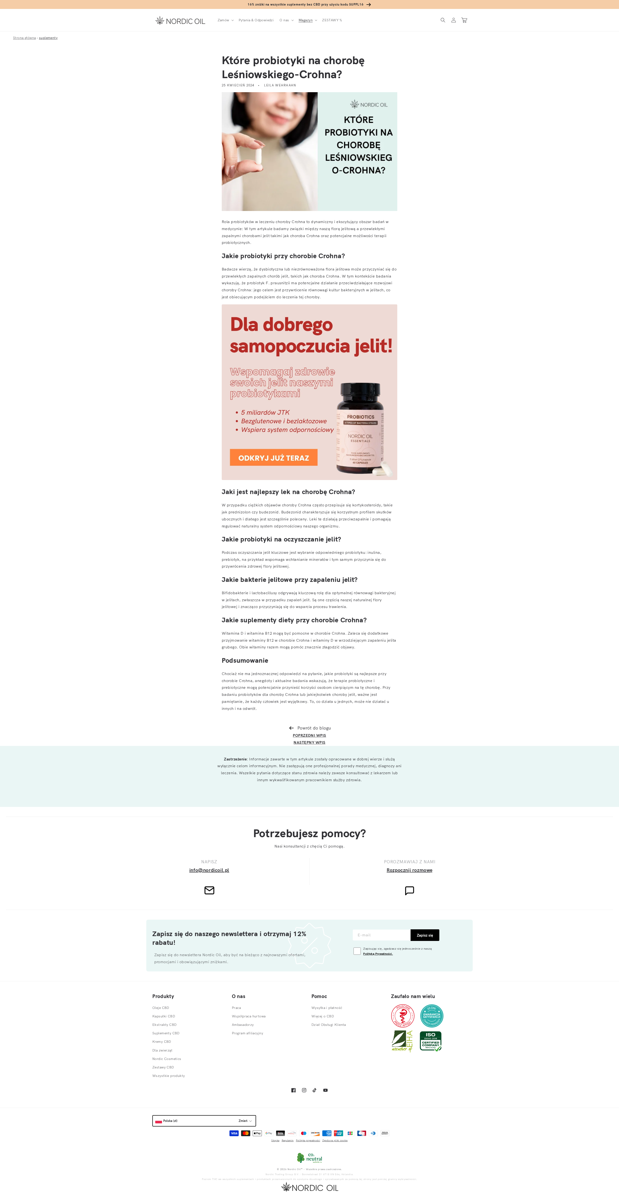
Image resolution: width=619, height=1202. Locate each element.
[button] (225, 20)
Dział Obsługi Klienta (328, 1024)
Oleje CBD (160, 1008)
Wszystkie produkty (168, 1076)
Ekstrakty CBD (164, 1024)
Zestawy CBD (163, 1067)
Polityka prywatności (308, 1140)
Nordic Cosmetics (166, 1059)
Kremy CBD (161, 1041)
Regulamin (288, 1140)
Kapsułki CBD (163, 1016)
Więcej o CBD (322, 1016)
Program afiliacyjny (247, 1033)
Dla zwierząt (162, 1050)
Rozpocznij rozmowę (410, 870)
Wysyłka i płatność (326, 1008)
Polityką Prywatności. (378, 953)
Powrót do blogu (314, 728)
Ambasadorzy (243, 1024)
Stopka (275, 1140)
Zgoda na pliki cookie (334, 1140)
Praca (236, 1008)
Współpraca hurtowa (249, 1016)
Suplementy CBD (166, 1033)
